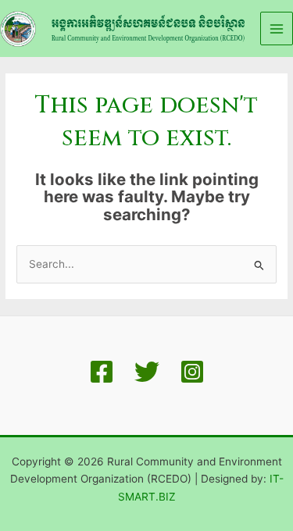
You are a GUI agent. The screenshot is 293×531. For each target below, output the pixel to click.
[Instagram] (192, 371)
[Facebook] (101, 371)
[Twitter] (146, 371)
